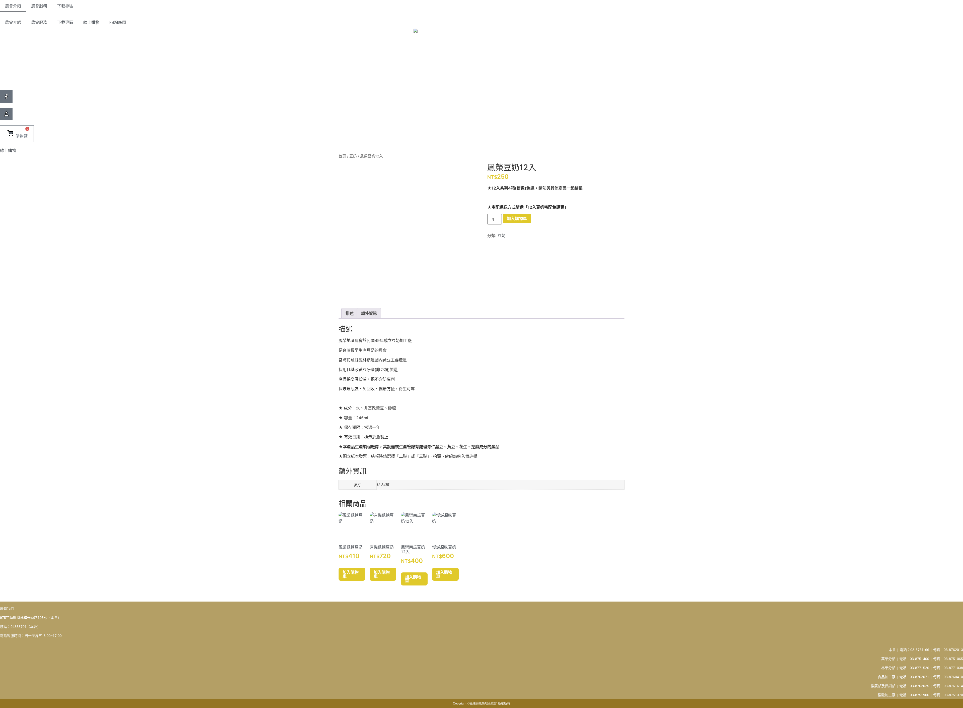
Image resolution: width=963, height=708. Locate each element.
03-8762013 (953, 650)
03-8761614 (953, 686)
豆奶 (353, 156)
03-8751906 (919, 695)
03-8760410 (953, 677)
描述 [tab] (350, 313)
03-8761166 (919, 650)
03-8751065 (953, 659)
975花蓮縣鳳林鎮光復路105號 (23, 618)
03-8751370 (953, 695)
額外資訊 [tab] (369, 313)
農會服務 (39, 5)
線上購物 (91, 22)
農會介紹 (13, 5)
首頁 (342, 156)
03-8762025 (919, 686)
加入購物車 (517, 218)
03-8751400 (919, 659)
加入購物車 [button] (351, 574)
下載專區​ (65, 5)
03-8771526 (919, 668)
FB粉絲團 (117, 22)
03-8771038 (953, 668)
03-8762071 (919, 677)
